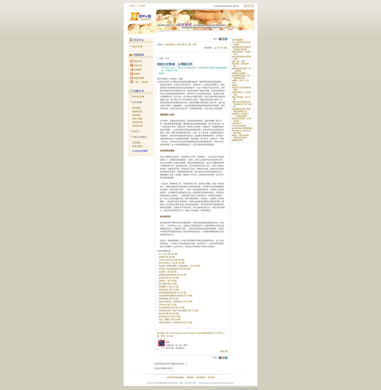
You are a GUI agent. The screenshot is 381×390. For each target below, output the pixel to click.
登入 (133, 6)
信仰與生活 (137, 126)
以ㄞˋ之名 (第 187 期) (168, 254)
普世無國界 (238, 40)
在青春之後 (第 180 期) (169, 278)
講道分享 (137, 61)
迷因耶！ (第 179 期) (168, 281)
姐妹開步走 (137, 111)
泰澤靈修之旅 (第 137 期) (170, 316)
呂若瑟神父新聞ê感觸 (242, 128)
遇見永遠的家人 (240, 73)
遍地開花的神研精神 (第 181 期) (172, 275)
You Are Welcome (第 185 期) (171, 260)
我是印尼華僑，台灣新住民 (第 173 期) (175, 301)
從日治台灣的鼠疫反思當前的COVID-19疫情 (242, 104)
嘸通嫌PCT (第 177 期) (169, 287)
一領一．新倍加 (140, 82)
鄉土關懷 (136, 108)
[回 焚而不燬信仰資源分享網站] (248, 6)
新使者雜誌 (137, 146)
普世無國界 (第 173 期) (169, 298)
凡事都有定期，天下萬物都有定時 (242, 76)
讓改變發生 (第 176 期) (169, 290)
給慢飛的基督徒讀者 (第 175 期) (172, 293)
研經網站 (137, 69)
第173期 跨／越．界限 (186, 44)
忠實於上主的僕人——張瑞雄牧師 (241, 115)
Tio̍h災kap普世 (239, 126)
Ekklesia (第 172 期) (167, 304)
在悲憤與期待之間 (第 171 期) (171, 307)
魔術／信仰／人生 (241, 80)
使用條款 (190, 377)
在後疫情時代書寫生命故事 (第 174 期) (175, 296)
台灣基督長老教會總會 (175, 377)
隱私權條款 (200, 377)
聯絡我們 (211, 377)
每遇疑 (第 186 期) (167, 257)
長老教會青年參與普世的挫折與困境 (242, 48)
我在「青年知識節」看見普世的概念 (242, 136)
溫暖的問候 (238, 140)
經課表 (136, 74)
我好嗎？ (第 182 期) (168, 272)
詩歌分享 (137, 65)
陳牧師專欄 (138, 96)
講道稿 (135, 131)
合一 (235, 83)
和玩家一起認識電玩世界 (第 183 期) (174, 269)
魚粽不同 (237, 123)
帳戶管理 (138, 46)
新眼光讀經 (138, 78)
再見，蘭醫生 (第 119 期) (170, 319)
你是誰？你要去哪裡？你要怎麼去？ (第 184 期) (179, 266)
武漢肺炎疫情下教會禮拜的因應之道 (242, 110)
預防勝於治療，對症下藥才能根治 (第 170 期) (178, 310)
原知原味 (136, 115)
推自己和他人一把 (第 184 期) (171, 263)
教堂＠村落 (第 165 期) (169, 313)
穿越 (235, 85)
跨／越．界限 (239, 61)
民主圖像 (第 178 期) (168, 284)
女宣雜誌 (136, 142)
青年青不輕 (137, 122)
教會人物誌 (137, 118)
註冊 (143, 6)
